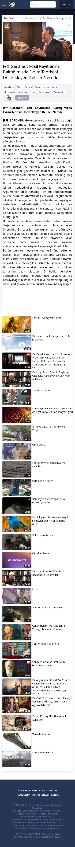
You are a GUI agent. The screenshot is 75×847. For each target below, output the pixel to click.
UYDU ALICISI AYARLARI (44, 790)
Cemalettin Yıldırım (42, 480)
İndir (20, 97)
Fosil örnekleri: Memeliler (46, 643)
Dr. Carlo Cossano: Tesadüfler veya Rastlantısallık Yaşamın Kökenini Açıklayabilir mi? (52, 701)
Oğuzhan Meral (41, 553)
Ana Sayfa (9, 18)
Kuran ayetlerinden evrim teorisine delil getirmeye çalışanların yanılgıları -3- (52, 412)
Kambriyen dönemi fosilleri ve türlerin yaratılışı (49, 500)
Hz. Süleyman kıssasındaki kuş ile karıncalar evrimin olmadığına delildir (50, 520)
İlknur (35, 589)
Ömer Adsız (38, 444)
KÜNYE (55, 795)
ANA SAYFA (24, 790)
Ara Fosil (9, 87)
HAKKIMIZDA (23, 795)
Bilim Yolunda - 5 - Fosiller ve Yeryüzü (48, 428)
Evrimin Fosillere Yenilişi (16, 92)
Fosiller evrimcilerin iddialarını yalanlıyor (48, 464)
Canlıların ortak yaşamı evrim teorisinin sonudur (48, 663)
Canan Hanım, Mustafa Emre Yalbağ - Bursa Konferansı (48, 627)
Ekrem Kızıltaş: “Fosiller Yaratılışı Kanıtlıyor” (50, 718)
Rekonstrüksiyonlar (43, 535)
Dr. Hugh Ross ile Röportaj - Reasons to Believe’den (48, 573)
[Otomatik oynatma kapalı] (7, 58)
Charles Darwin (24, 87)
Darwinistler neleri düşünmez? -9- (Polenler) (51, 337)
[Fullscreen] (68, 58)
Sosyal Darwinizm (42, 390)
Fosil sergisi (44, 92)
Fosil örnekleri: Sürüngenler (47, 607)
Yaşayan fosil (60, 92)
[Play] (6, 53)
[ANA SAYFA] (12, 4)
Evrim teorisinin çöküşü (46, 87)
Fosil (34, 92)
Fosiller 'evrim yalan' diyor (46, 318)
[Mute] (12, 53)
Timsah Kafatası (41, 734)
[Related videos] (7, 26)
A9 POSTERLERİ (40, 795)
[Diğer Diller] (8, 98)
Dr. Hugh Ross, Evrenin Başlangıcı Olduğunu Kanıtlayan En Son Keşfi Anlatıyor (51, 376)
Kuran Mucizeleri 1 (42, 752)
